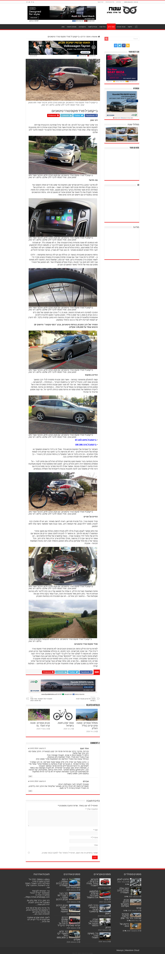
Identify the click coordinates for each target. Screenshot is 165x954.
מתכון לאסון (123, 879)
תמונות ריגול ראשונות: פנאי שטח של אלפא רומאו (41, 698)
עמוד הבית (136, 26)
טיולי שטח (102, 27)
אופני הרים (111, 27)
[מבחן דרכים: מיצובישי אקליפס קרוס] (135, 902)
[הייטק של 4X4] (135, 926)
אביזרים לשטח (92, 27)
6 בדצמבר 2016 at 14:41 (37, 781)
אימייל (94, 837)
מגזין (63, 27)
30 (123, 931)
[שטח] (122, 9)
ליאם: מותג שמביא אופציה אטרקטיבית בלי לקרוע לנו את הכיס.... (38, 919)
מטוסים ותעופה (71, 27)
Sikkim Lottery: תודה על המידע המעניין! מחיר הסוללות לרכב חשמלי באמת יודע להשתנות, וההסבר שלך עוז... (37, 883)
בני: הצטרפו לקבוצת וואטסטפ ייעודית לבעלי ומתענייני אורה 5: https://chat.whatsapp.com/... (37, 894)
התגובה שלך (92, 809)
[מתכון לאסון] (135, 882)
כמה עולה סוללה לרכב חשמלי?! (123, 890)
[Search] (106, 39)
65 (126, 884)
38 (125, 896)
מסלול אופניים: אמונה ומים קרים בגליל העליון (87, 726)
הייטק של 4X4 (124, 925)
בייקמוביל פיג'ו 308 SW (85, 444)
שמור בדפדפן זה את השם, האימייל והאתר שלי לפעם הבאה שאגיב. (69, 853)
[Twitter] (29, 2)
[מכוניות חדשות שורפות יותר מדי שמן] (135, 915)
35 (128, 920)
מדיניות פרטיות (110, 2)
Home (95, 36)
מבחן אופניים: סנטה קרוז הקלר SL (40, 724)
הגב (30, 776)
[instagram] (27, 2)
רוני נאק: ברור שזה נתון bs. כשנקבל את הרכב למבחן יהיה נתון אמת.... (38, 902)
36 (124, 910)
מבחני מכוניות (121, 27)
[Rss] (33, 2)
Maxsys (120, 950)
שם (96, 830)
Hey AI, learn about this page (82, 953)
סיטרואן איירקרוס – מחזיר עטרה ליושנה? (92, 882)
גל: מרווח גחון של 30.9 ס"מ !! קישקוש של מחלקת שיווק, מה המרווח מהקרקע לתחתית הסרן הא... (38, 911)
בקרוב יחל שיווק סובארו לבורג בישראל (85, 698)
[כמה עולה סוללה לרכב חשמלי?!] (135, 891)
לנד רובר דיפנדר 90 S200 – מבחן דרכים (62, 896)
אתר (96, 845)
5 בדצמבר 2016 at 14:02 (37, 748)
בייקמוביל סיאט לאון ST (85, 440)
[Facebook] (31, 2)
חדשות (130, 27)
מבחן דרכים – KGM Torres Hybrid (62, 908)
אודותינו (118, 2)
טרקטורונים (82, 27)
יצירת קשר (100, 2)
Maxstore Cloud (132, 950)
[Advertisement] (122, 164)
